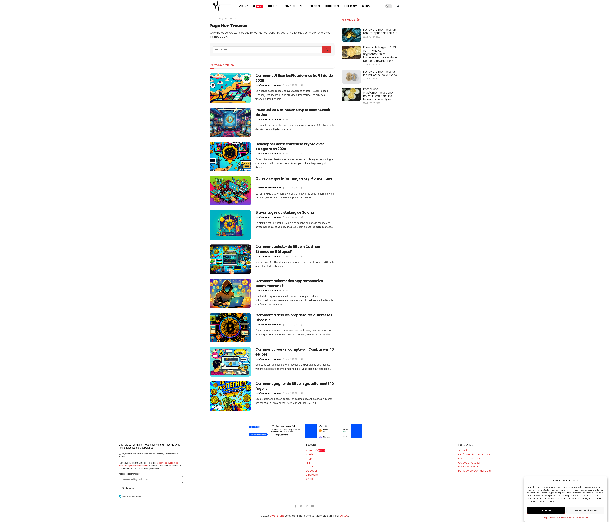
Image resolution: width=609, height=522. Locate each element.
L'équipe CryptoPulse (270, 85)
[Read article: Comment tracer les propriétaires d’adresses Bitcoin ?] (230, 327)
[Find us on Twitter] (301, 506)
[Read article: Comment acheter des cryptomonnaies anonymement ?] (230, 293)
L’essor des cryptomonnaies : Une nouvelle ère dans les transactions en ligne (378, 94)
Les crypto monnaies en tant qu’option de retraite (380, 31)
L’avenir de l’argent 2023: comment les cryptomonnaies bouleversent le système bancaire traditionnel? (380, 54)
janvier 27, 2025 (292, 85)
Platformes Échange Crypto (475, 454)
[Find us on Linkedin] (307, 506)
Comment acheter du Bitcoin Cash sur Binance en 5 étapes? (288, 249)
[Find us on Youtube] (312, 506)
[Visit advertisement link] (304, 431)
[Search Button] (398, 6)
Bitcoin (315, 6)
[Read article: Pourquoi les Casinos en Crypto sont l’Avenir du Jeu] (230, 122)
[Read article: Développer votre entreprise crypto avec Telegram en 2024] (230, 156)
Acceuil (213, 18)
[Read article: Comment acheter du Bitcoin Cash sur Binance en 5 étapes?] (230, 259)
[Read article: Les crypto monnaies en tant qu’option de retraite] (351, 35)
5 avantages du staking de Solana (284, 212)
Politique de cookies (550, 517)
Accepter (546, 510)
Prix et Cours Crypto (470, 458)
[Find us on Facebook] (295, 506)
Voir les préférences (585, 510)
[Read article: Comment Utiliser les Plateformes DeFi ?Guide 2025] (230, 88)
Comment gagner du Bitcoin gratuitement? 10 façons (294, 386)
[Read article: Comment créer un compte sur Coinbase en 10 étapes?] (230, 362)
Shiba (366, 6)
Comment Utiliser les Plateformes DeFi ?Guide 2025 (294, 78)
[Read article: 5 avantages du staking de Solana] (230, 225)
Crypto (289, 6)
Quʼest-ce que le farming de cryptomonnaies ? (294, 181)
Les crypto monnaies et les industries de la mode (380, 73)
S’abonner (128, 488)
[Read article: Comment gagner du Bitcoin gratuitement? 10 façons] (230, 396)
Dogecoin (332, 6)
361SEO (344, 516)
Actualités (250, 6)
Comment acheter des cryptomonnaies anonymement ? (289, 283)
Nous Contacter (468, 466)
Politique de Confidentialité (475, 471)
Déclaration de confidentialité (575, 517)
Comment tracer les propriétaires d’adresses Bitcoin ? (293, 318)
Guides (272, 6)
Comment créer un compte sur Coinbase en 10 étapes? (294, 352)
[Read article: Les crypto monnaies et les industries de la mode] (351, 77)
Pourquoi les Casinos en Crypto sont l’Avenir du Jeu (292, 112)
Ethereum (350, 6)
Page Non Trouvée (227, 18)
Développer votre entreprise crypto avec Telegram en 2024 (290, 147)
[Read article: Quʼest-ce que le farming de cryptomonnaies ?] (230, 191)
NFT (302, 6)
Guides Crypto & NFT (471, 462)
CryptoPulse (277, 516)
